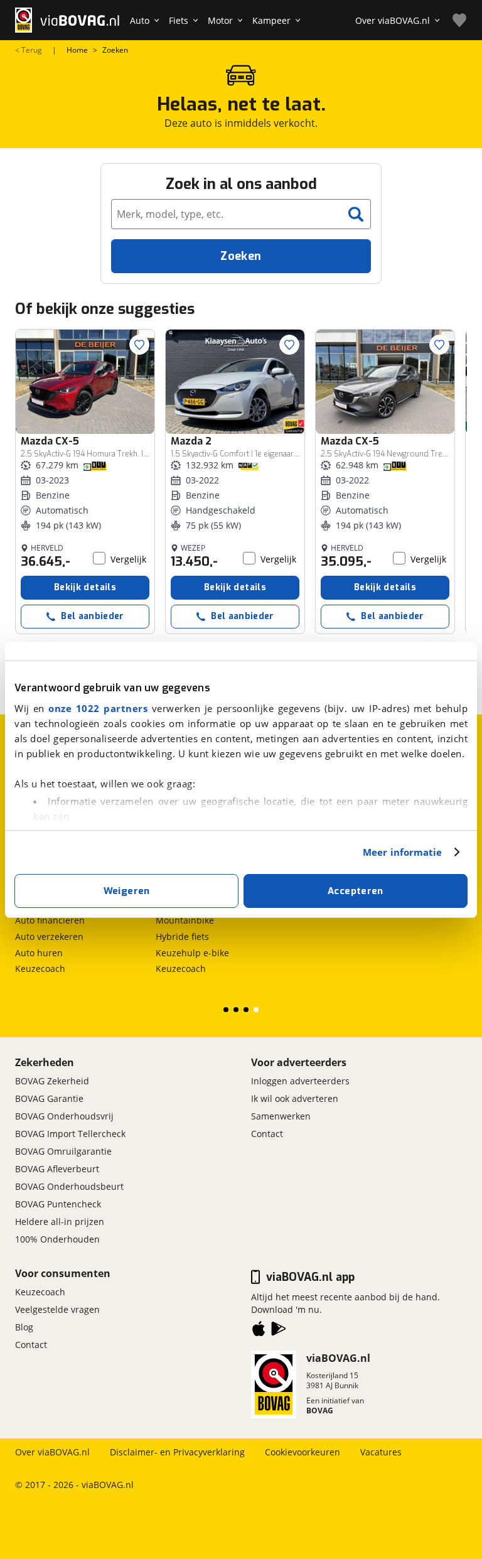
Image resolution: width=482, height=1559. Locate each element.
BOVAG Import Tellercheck (70, 1134)
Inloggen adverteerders (300, 1081)
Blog (24, 1327)
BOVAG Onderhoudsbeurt (69, 1186)
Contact (267, 1134)
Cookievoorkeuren (302, 1452)
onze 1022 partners (97, 708)
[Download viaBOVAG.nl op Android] (278, 1331)
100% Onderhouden (57, 1239)
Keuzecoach (40, 968)
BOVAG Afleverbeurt (57, 1169)
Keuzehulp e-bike (192, 953)
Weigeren (127, 891)
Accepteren (355, 891)
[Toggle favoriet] (139, 345)
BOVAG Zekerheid (52, 1081)
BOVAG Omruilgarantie (63, 1151)
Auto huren (39, 953)
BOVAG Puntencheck (58, 1204)
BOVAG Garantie (49, 1098)
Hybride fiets (182, 936)
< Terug (28, 50)
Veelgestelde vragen (57, 1309)
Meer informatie (402, 852)
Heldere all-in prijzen (59, 1221)
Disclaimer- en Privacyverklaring (177, 1452)
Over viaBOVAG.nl (52, 1452)
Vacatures (381, 1452)
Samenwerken (281, 1116)
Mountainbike (185, 920)
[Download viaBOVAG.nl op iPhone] (258, 1331)
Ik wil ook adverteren (294, 1098)
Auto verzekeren (49, 936)
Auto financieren (50, 920)
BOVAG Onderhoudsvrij (64, 1116)
